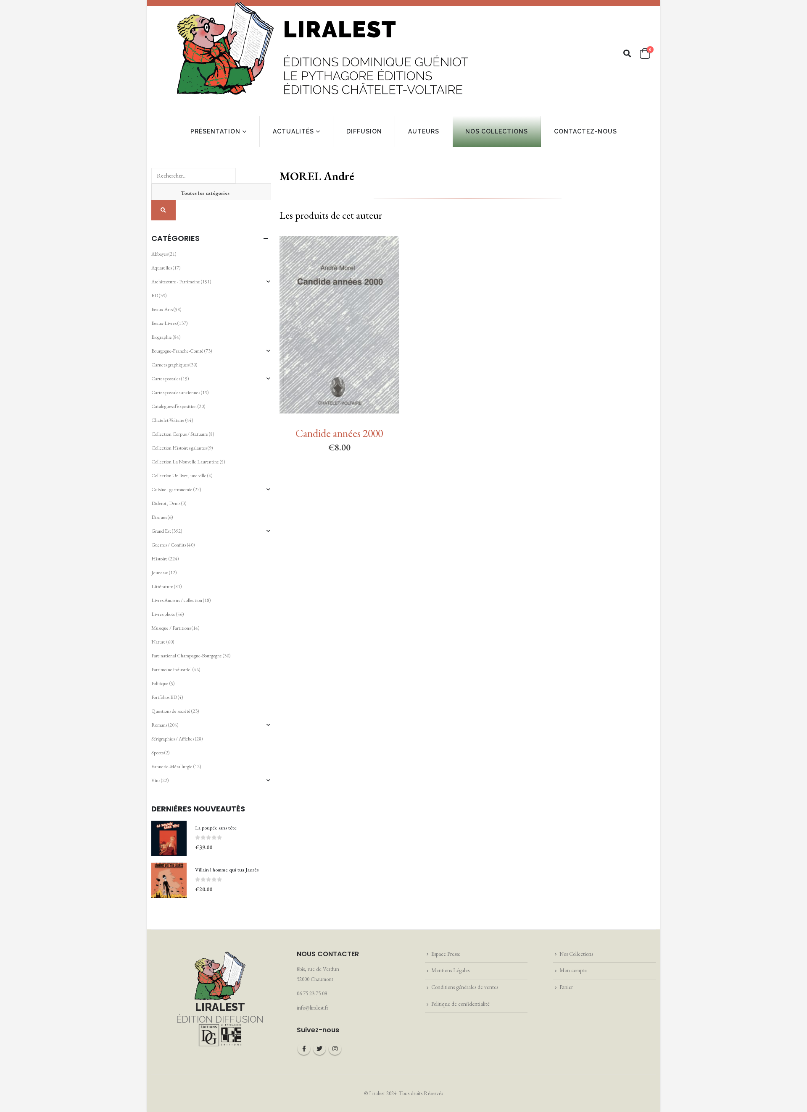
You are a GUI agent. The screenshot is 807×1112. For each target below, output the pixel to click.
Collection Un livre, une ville (178, 475)
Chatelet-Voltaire (168, 420)
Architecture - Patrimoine (175, 281)
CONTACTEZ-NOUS (585, 131)
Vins (155, 780)
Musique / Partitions (171, 628)
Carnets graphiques (170, 364)
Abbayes (159, 254)
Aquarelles (161, 267)
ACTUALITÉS (293, 131)
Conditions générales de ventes (464, 987)
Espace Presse (445, 954)
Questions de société (170, 711)
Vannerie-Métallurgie (172, 766)
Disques (159, 517)
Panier (566, 987)
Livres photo (163, 614)
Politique (160, 683)
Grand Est (161, 531)
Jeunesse (159, 572)
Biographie (161, 337)
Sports (157, 752)
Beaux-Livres (164, 323)
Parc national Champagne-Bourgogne (186, 655)
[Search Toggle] (627, 53)
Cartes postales (165, 378)
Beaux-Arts (162, 309)
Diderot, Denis (165, 503)
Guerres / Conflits (168, 545)
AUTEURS (423, 131)
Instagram (335, 1048)
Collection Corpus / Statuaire (179, 434)
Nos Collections (576, 954)
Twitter (319, 1048)
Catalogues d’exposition (174, 406)
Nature (158, 641)
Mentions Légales (450, 970)
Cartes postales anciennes (175, 392)
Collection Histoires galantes (179, 448)
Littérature (162, 586)
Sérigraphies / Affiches (172, 738)
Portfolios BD (164, 697)
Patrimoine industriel (171, 669)
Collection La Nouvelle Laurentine (185, 461)
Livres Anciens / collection (176, 600)
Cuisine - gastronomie (172, 489)
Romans (159, 725)
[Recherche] (163, 210)
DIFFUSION (364, 131)
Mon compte (573, 970)
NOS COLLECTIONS (496, 131)
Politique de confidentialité (460, 1003)
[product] (169, 838)
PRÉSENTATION (215, 131)
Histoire (159, 558)
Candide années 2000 (339, 433)
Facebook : (304, 1048)
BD (154, 295)
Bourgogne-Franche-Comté (177, 351)
